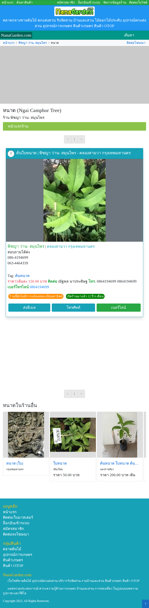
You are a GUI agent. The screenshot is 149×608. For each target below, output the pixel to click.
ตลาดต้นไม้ (12, 549)
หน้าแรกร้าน (18, 126)
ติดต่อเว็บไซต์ (138, 2)
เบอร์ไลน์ (118, 307)
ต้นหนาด (22, 276)
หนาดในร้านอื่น (20, 405)
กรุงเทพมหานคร (81, 246)
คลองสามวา (57, 246)
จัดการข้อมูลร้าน (114, 2)
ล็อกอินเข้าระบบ (89, 2)
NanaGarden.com (16, 35)
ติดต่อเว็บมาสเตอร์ (18, 517)
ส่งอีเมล (29, 307)
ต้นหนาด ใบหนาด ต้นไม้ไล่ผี (120, 463)
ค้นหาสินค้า (24, 2)
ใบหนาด (60, 463)
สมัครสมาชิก (66, 2)
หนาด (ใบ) (14, 463)
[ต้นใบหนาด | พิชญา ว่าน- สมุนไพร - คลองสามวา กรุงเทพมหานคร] (74, 200)
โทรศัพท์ (73, 307)
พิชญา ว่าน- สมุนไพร (32, 42)
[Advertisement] (74, 75)
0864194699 (39, 287)
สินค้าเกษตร (13, 560)
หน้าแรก (7, 2)
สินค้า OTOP (13, 566)
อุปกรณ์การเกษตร (17, 555)
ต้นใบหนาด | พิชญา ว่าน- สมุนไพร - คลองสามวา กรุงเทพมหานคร (73, 153)
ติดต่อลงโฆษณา (16, 534)
